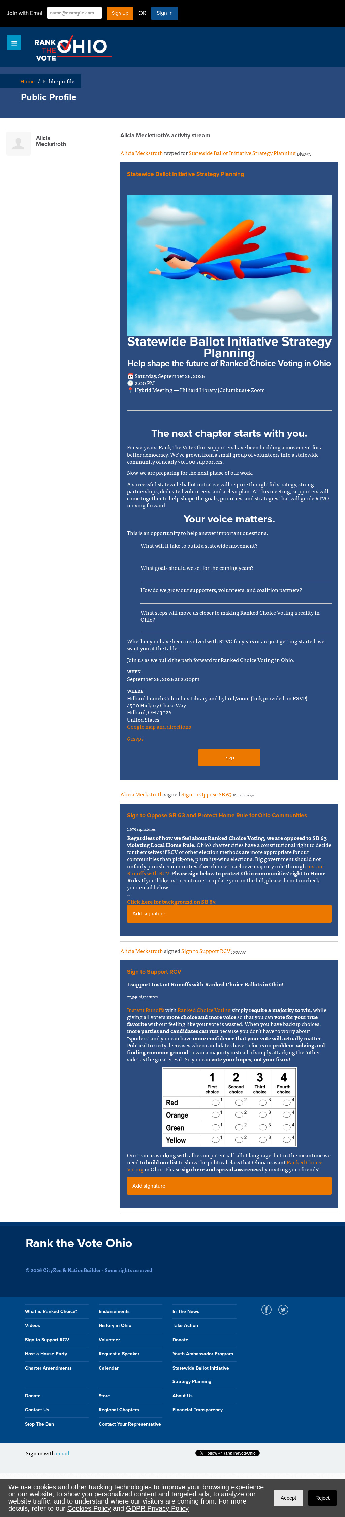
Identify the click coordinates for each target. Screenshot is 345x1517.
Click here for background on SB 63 (171, 901)
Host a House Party (46, 1354)
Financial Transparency (197, 1410)
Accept (288, 1498)
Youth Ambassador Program (202, 1354)
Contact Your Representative (130, 1424)
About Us (182, 1396)
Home (27, 81)
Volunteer (109, 1340)
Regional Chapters (119, 1410)
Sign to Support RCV (205, 950)
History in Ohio (115, 1326)
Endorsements (114, 1311)
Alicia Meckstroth (141, 152)
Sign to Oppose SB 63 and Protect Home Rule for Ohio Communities (217, 815)
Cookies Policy (89, 1508)
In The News (185, 1311)
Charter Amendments (48, 1368)
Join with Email (25, 13)
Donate (180, 1340)
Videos (32, 1326)
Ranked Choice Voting (204, 1009)
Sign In (165, 13)
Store (104, 1396)
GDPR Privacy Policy (157, 1508)
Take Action (185, 1326)
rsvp (229, 757)
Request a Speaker (119, 1354)
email (62, 1453)
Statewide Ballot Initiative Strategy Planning (242, 152)
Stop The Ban (39, 1424)
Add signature (148, 913)
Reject (322, 1498)
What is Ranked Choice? (51, 1311)
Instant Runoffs (145, 1009)
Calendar (109, 1368)
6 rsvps (135, 738)
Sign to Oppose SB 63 (206, 794)
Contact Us (37, 1410)
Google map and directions (159, 726)
